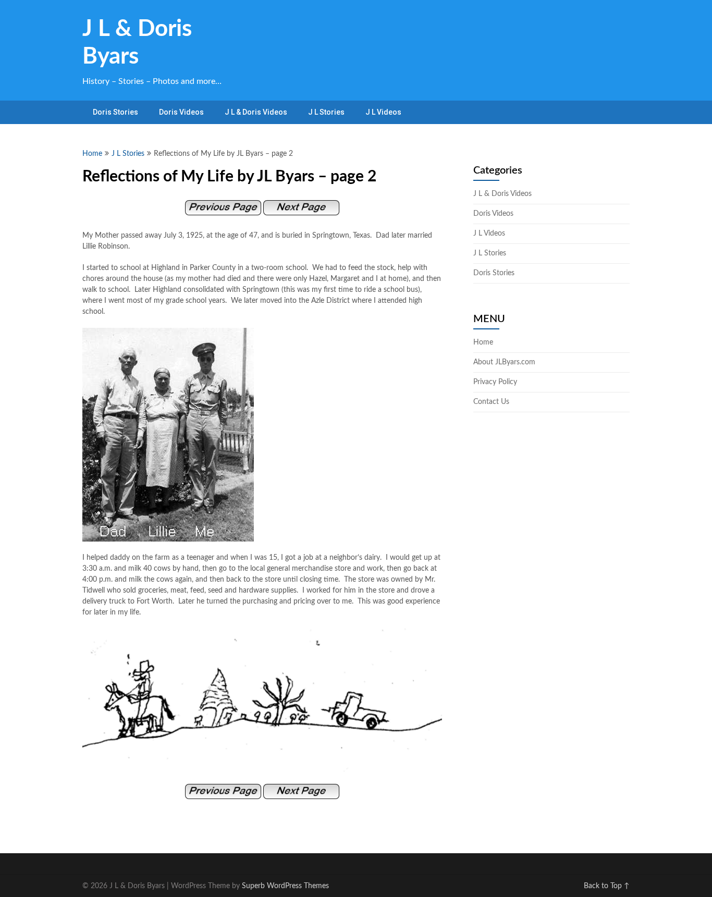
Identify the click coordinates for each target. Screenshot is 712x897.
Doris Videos (181, 112)
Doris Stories (115, 112)
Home (92, 153)
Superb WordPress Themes (285, 886)
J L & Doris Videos (256, 112)
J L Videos (383, 112)
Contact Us (491, 402)
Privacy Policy (495, 382)
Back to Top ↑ (607, 886)
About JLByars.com (504, 362)
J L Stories (326, 112)
